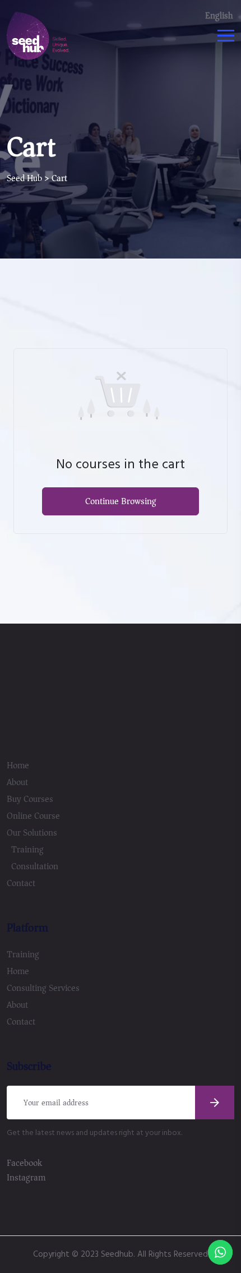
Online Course (33, 816)
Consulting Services (43, 988)
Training (27, 849)
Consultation (34, 866)
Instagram (26, 1178)
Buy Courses (30, 799)
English (219, 16)
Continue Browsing (120, 501)
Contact (21, 883)
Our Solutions (32, 833)
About (17, 782)
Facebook (24, 1163)
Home (18, 765)
